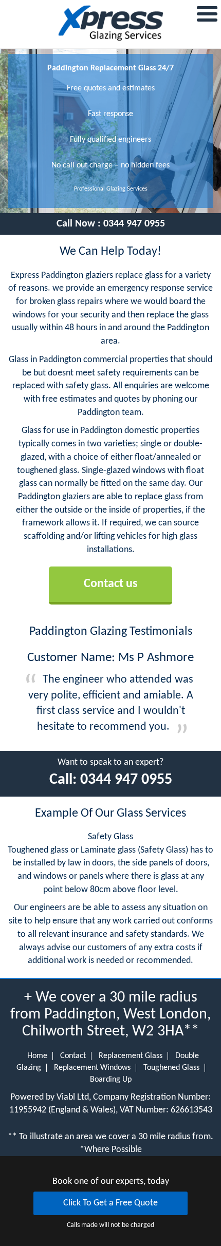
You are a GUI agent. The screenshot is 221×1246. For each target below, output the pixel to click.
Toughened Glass (171, 1068)
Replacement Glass (130, 1056)
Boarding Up (111, 1079)
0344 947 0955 (134, 224)
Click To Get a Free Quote (110, 1203)
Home (37, 1056)
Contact (73, 1056)
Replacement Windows (92, 1068)
